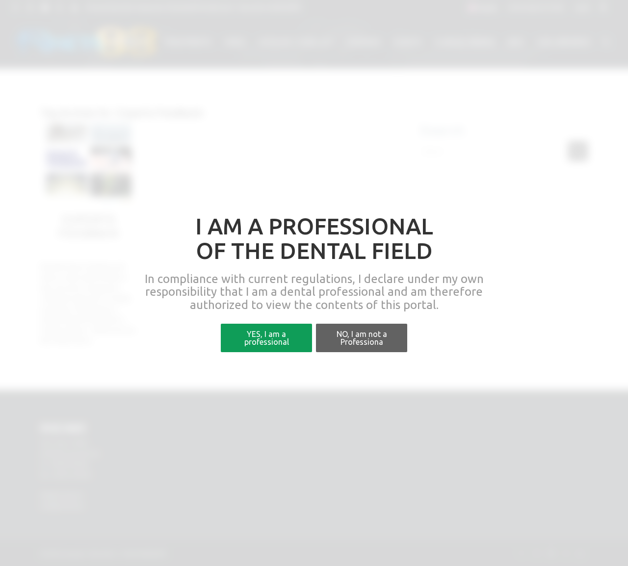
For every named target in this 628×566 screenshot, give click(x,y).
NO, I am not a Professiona (362, 338)
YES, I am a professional (266, 338)
